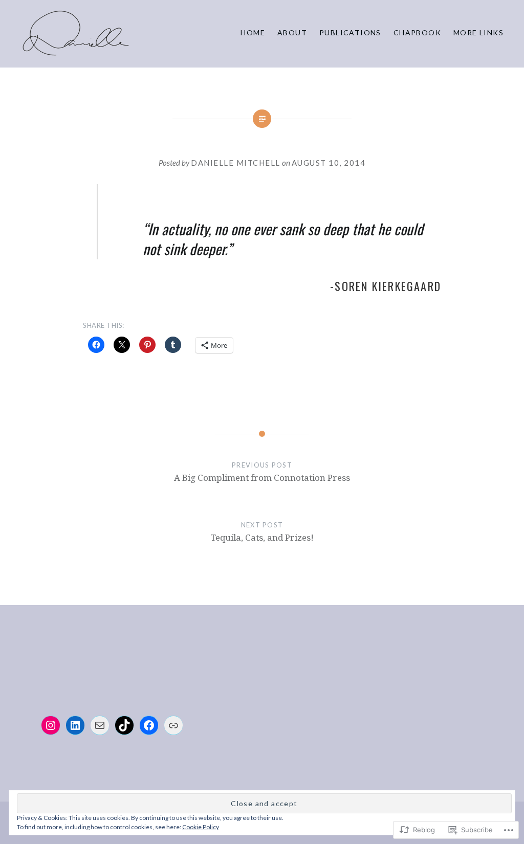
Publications (350, 32)
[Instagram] (50, 725)
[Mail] (100, 725)
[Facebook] (149, 725)
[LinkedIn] (75, 725)
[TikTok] (124, 725)
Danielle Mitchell (235, 162)
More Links (478, 32)
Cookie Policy (200, 827)
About (292, 32)
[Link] (173, 725)
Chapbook (417, 32)
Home (253, 32)
